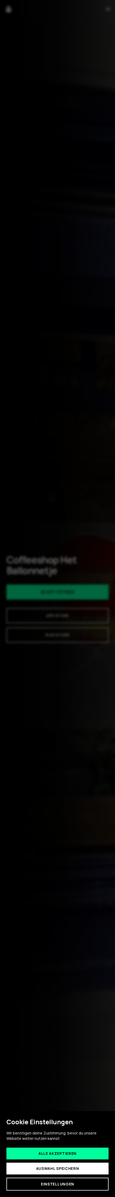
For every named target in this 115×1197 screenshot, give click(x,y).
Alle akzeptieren (57, 1153)
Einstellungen (57, 1184)
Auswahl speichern (57, 1168)
